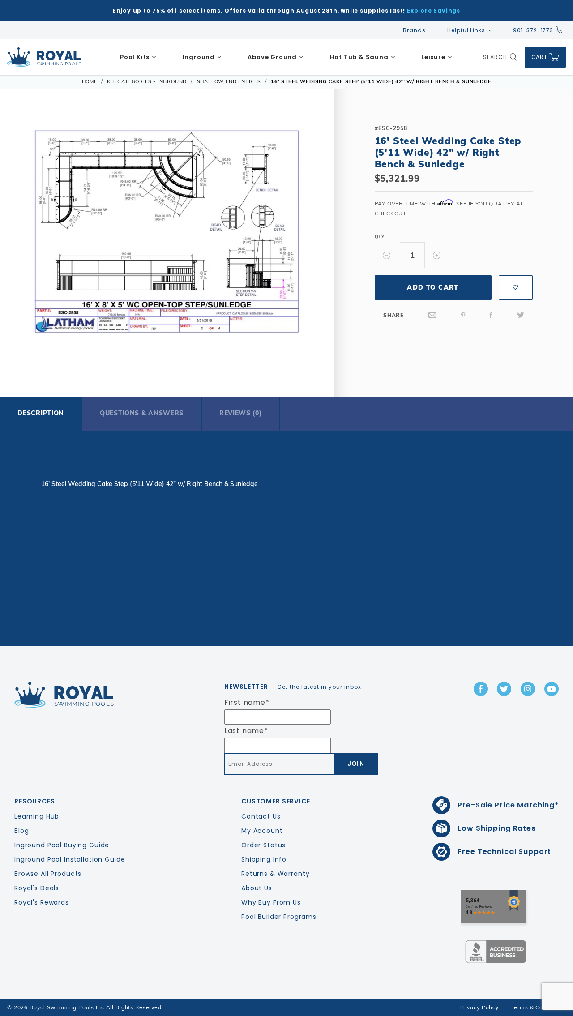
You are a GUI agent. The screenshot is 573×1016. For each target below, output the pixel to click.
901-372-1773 (533, 30)
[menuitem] (138, 57)
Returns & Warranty (275, 873)
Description (40, 413)
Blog (21, 830)
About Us (256, 888)
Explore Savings (433, 10)
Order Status (263, 845)
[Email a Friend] (432, 315)
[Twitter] (520, 315)
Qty (380, 236)
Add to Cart (432, 287)
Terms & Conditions (538, 1007)
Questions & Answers (142, 413)
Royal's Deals (36, 888)
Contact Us (261, 816)
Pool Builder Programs (278, 916)
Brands (414, 30)
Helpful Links (466, 30)
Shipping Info (263, 859)
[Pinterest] (463, 315)
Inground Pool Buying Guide (61, 845)
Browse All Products (47, 873)
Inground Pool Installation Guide (69, 859)
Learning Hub (36, 816)
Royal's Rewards (41, 902)
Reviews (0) (240, 413)
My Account (262, 830)
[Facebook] (491, 315)
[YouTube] (551, 689)
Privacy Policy (479, 1007)
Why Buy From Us (271, 902)
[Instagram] (528, 689)
